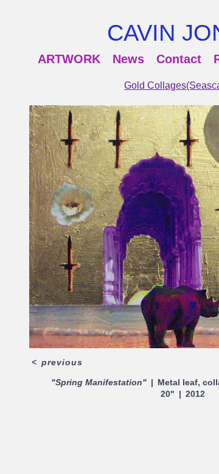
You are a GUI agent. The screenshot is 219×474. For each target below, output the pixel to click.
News (128, 59)
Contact (178, 59)
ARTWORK (69, 59)
